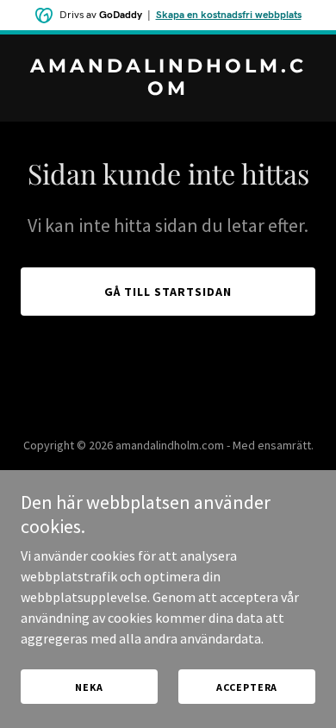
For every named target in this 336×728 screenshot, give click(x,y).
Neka (89, 687)
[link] (168, 89)
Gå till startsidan (168, 291)
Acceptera (247, 687)
